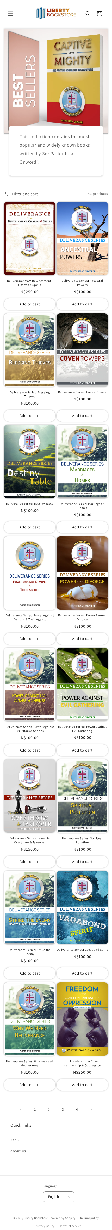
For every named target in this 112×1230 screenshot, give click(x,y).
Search (16, 1139)
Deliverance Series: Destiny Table (30, 503)
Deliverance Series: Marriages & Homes (82, 506)
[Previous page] (21, 1109)
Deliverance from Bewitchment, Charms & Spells (29, 283)
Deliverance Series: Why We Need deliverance (29, 1063)
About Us (18, 1151)
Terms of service (71, 1226)
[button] (10, 13)
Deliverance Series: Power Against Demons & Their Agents (29, 617)
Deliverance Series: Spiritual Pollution (82, 840)
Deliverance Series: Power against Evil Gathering (82, 729)
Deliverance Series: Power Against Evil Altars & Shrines (29, 729)
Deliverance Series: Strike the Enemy (30, 952)
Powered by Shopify (62, 1218)
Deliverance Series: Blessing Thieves (30, 394)
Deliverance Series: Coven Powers (82, 392)
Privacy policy (45, 1226)
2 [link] (49, 1109)
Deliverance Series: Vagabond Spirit (82, 949)
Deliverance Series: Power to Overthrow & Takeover (29, 840)
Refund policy (89, 1218)
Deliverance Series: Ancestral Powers (82, 283)
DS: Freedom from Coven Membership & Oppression (82, 1063)
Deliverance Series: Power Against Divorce (82, 617)
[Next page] (91, 1109)
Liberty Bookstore (36, 1218)
